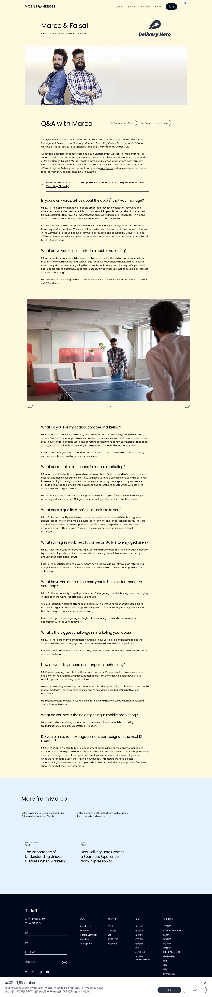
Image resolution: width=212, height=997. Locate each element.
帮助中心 (139, 926)
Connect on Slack (124, 123)
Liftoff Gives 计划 (171, 952)
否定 (195, 989)
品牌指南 (167, 947)
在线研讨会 (140, 952)
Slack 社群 (145, 6)
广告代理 (112, 930)
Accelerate (85, 926)
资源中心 (140, 919)
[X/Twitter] (33, 972)
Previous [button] (30, 406)
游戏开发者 (113, 943)
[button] (205, 982)
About (158, 6)
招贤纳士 (167, 934)
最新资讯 (131, 6)
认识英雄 (119, 6)
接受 (169, 990)
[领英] (26, 972)
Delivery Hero (99, 164)
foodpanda (106, 168)
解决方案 (112, 919)
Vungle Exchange (88, 934)
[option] (108, 351)
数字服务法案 (169, 973)
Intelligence (86, 943)
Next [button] (187, 406)
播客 (137, 947)
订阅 (171, 6)
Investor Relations (172, 930)
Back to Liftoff (184, 3)
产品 (82, 919)
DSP (109, 934)
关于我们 (167, 926)
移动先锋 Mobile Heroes (142, 958)
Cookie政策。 (84, 991)
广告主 (111, 926)
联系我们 (167, 939)
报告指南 (139, 943)
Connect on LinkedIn (156, 123)
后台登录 (167, 943)
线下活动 (139, 939)
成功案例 (139, 934)
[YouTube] (47, 972)
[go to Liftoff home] (40, 6)
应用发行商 (113, 939)
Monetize (84, 930)
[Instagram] (40, 972)
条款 (165, 965)
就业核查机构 (169, 956)
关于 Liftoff (168, 919)
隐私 (165, 960)
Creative (84, 939)
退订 (165, 969)
